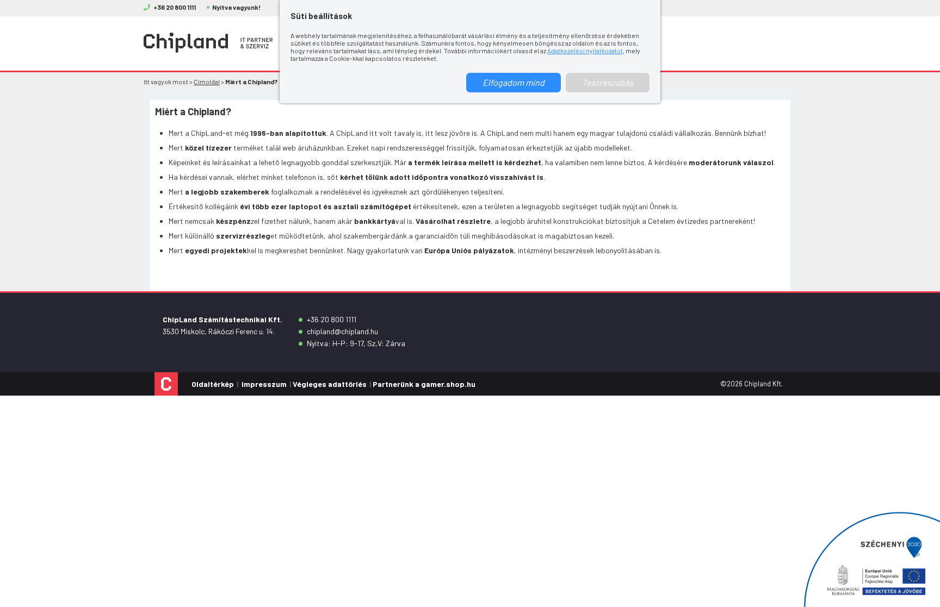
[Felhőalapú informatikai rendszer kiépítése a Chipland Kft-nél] (872, 559)
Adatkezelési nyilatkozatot (585, 50)
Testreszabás (607, 82)
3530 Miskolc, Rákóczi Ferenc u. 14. (219, 331)
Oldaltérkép (212, 384)
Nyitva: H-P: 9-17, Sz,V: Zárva (356, 343)
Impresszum (264, 384)
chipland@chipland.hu (342, 331)
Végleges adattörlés (330, 384)
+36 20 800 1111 (331, 319)
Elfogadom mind (514, 82)
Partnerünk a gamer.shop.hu (424, 384)
